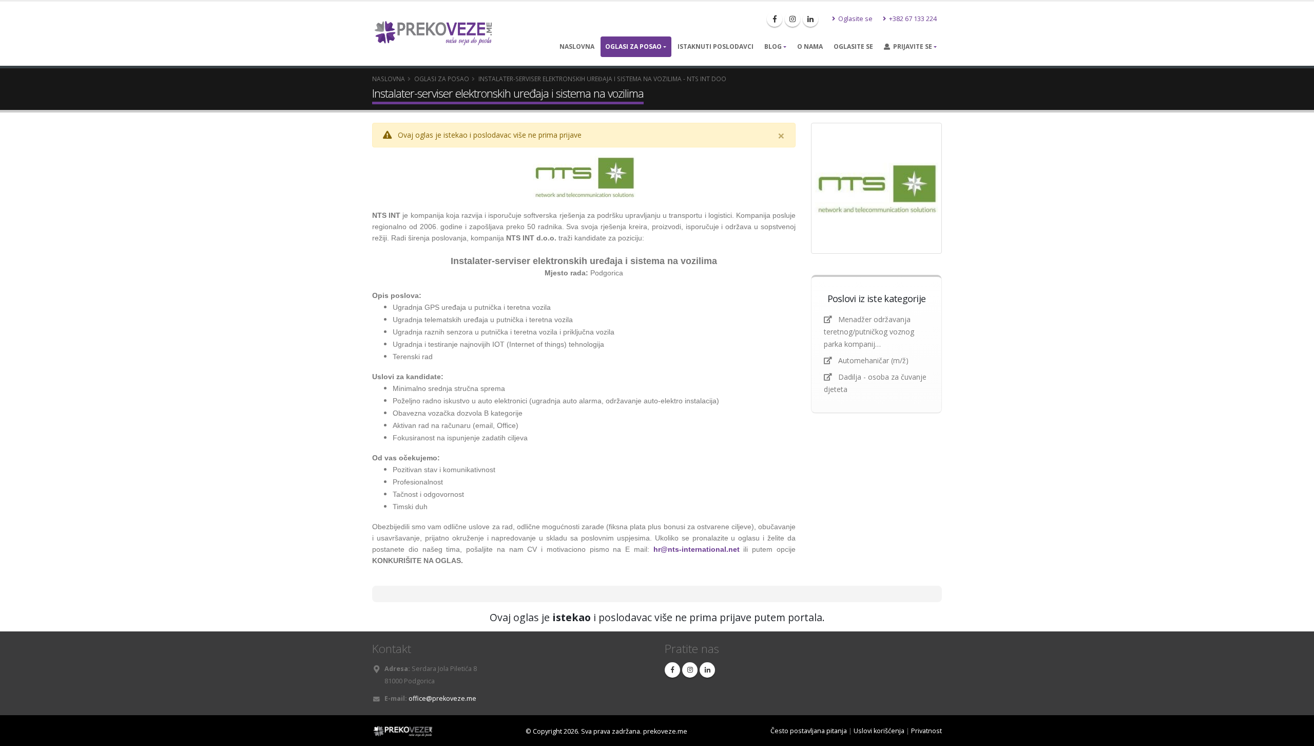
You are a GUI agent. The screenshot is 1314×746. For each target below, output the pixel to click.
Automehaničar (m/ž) (873, 360)
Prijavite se (911, 46)
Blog (773, 46)
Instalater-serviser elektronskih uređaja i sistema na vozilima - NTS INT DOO (602, 78)
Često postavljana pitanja (808, 730)
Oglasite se (855, 18)
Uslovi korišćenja (879, 730)
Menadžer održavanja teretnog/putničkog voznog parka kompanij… (869, 331)
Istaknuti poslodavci (715, 46)
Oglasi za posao (633, 46)
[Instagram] (792, 19)
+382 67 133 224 (912, 18)
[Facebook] (774, 19)
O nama (810, 46)
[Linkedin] (810, 19)
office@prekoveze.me (442, 698)
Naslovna (576, 46)
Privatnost (926, 730)
